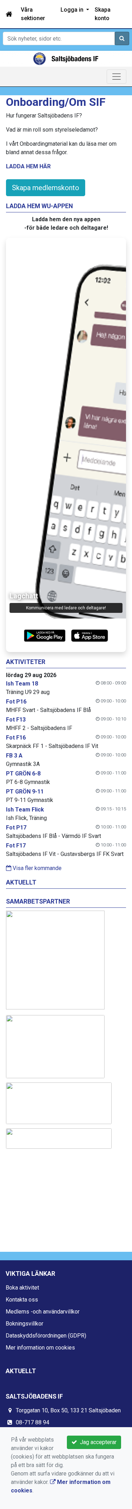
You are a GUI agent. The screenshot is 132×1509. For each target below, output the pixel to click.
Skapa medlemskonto (45, 187)
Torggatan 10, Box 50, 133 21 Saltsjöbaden (68, 1410)
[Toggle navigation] (116, 77)
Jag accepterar (97, 1442)
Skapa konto (103, 14)
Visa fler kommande (36, 868)
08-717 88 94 (32, 1422)
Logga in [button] (73, 9)
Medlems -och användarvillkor (43, 1311)
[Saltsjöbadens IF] (66, 59)
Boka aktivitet (22, 1287)
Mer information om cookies (40, 1347)
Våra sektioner (33, 14)
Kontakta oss (22, 1299)
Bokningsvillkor (24, 1323)
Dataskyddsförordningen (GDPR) (46, 1335)
